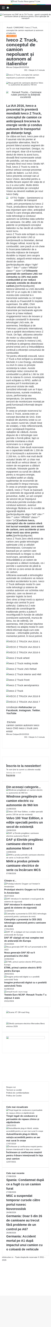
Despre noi (11, 1087)
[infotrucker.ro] (13, 8)
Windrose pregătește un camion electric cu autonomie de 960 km (24, 801)
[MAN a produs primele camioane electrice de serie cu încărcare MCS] (25, 858)
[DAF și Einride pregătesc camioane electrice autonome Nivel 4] (25, 836)
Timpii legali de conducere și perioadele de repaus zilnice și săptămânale (22, 1119)
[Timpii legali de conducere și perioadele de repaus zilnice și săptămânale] (25, 1113)
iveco (36, 725)
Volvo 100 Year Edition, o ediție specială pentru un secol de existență (24, 822)
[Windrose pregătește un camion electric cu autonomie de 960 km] (25, 793)
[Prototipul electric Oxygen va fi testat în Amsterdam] (25, 886)
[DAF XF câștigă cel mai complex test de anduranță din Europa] (25, 935)
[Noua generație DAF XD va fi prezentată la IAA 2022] (25, 950)
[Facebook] (6, 740)
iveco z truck (26, 728)
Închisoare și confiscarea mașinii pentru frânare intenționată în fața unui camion (24, 1155)
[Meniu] (3, 9)
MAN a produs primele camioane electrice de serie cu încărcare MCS (23, 865)
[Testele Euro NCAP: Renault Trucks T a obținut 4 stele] (15, 992)
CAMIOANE (19, 27)
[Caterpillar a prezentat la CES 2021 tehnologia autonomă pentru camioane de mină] (25, 916)
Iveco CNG (12, 728)
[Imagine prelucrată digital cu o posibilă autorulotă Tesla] (25, 979)
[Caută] (47, 9)
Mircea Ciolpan (12, 67)
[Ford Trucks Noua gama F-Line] (25, 2)
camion (10, 725)
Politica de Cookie (14, 1096)
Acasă (9, 27)
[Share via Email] (7, 740)
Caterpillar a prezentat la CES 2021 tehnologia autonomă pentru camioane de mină (25, 922)
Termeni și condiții (14, 1090)
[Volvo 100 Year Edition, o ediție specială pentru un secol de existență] (25, 814)
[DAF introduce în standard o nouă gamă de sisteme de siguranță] (25, 901)
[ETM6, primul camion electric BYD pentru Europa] (25, 965)
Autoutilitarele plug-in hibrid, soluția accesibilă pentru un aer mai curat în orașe (23, 1137)
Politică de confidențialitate (17, 1093)
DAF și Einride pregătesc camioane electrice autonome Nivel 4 (24, 844)
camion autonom (24, 725)
